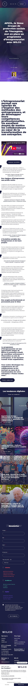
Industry (7, 567)
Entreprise (5, 552)
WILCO (16, 658)
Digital (7, 591)
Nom (3, 537)
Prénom (4, 530)
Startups (17, 636)
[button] (4, 4)
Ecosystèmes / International (19, 649)
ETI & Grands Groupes (14, 83)
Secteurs (4, 636)
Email (4, 544)
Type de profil (7, 559)
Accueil (5, 83)
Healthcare (8, 580)
